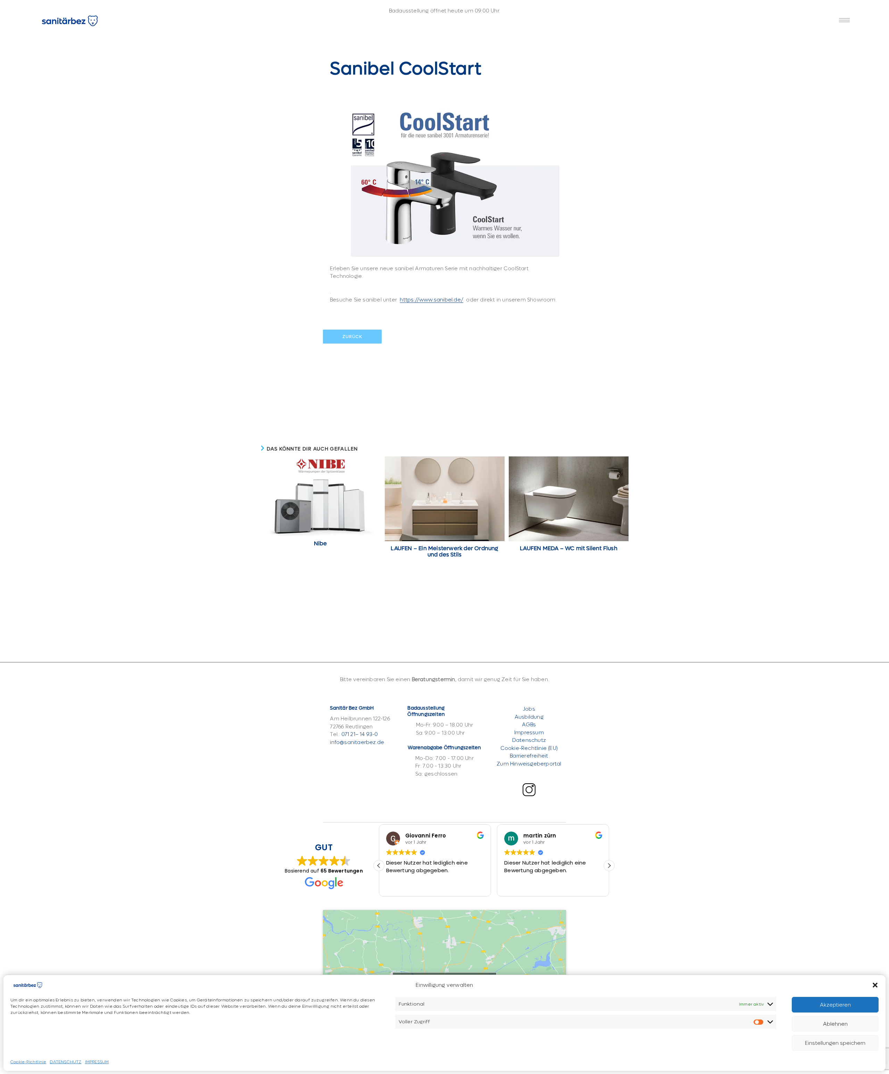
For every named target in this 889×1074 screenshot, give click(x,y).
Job (527, 708)
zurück (352, 336)
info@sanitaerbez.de (357, 742)
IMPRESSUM (97, 1062)
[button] (875, 985)
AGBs (529, 724)
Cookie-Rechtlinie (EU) (529, 748)
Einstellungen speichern (835, 1042)
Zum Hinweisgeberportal (529, 763)
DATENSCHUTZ (65, 1062)
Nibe (320, 543)
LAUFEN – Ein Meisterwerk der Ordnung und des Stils (444, 551)
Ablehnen (835, 1023)
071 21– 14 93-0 (359, 734)
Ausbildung (529, 716)
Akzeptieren (835, 1004)
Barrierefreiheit (529, 755)
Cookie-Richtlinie (28, 1062)
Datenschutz (529, 740)
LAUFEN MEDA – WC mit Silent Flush (568, 548)
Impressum (529, 732)
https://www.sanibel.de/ (431, 299)
